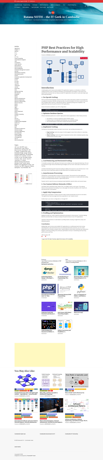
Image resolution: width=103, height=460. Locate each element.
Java (20, 159)
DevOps (16, 71)
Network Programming (20, 101)
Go (20, 156)
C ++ (16, 52)
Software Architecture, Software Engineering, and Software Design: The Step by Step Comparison (76, 421)
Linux (64, 5)
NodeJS (16, 110)
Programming (26, 5)
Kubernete (17, 88)
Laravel (24, 160)
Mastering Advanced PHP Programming (64, 295)
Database (34, 5)
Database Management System (22, 70)
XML (30, 167)
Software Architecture (20, 128)
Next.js (16, 104)
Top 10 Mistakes (35, 7)
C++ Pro (16, 57)
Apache (16, 51)
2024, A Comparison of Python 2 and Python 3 (80, 295)
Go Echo (29, 156)
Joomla (16, 87)
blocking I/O (25, 150)
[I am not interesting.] (45, 236)
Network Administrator (20, 98)
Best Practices (53, 239)
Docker (16, 75)
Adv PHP (47, 239)
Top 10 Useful (43, 7)
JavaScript (17, 85)
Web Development (44, 5)
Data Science (26, 7)
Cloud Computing (72, 5)
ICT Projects (17, 7)
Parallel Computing (19, 114)
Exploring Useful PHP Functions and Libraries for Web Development (48, 314)
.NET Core (17, 147)
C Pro (16, 54)
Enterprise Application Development (23, 77)
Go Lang (16, 81)
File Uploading (29, 154)
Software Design (18, 130)
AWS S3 (26, 148)
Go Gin (16, 80)
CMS (16, 61)
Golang (29, 157)
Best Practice (50, 7)
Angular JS (17, 49)
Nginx (16, 107)
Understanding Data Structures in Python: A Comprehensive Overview (48, 332)
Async (25, 147)
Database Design (19, 153)
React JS (17, 124)
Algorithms (17, 48)
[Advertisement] (51, 33)
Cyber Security (18, 64)
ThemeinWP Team (31, 455)
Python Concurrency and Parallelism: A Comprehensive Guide (64, 332)
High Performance (61, 239)
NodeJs (16, 164)
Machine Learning (19, 91)
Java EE (24, 159)
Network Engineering (19, 100)
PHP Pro (16, 118)
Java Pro (17, 84)
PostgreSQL (17, 120)
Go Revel (17, 159)
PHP (67, 239)
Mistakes (17, 163)
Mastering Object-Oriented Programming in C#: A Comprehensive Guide (81, 278)
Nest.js (16, 97)
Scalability (70, 239)
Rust (16, 127)
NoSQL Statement (19, 111)
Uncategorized (18, 137)
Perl (20, 166)
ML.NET (21, 163)
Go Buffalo (24, 156)
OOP (33, 164)
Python (32, 166)
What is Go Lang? (78, 312)
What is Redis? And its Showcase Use (74, 392)
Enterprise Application (20, 154)
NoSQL (29, 164)
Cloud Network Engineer (20, 60)
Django (25, 153)
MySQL (16, 95)
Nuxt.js (16, 112)
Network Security (19, 102)
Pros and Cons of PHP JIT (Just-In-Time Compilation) (48, 296)
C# (15, 55)
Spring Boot (17, 167)
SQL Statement (18, 133)
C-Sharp (17, 151)
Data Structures (18, 5)
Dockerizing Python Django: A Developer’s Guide (47, 278)
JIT (21, 160)
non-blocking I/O (23, 164)
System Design (18, 134)
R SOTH (53, 55)
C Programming (23, 151)
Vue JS (16, 138)
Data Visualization (19, 68)
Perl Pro (16, 115)
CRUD (29, 151)
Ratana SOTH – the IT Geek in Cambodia (51, 17)
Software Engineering (20, 131)
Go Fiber (17, 157)
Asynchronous (18, 148)
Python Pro (17, 123)
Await (23, 148)
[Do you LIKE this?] (41, 236)
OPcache (17, 166)
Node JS (16, 108)
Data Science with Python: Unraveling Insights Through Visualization (64, 314)
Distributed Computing (20, 72)
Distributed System (19, 74)
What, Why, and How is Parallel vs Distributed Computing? (49, 393)
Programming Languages (20, 121)
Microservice (18, 92)
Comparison (17, 62)
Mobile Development (55, 5)
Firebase (17, 78)
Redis (16, 125)
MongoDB (17, 94)
